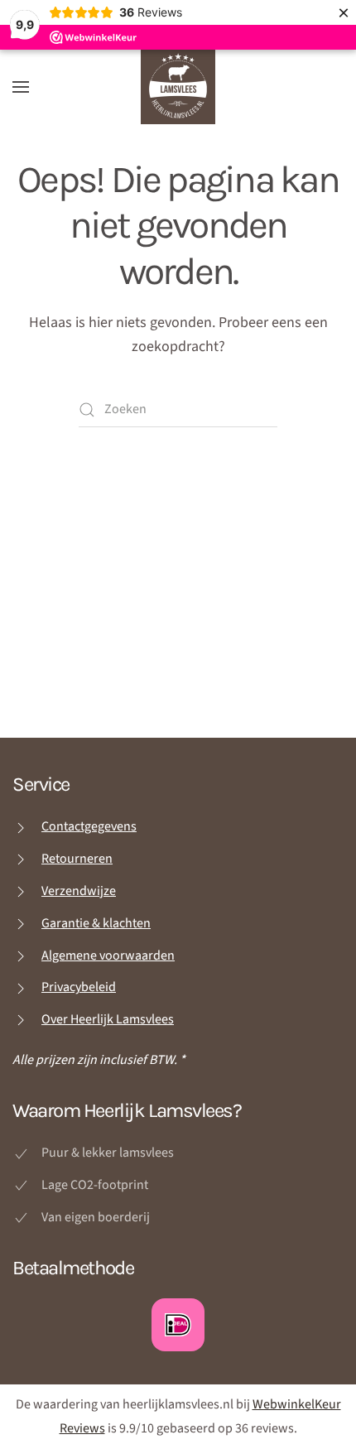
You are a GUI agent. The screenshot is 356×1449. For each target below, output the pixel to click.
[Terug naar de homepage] (178, 87)
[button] (20, 87)
